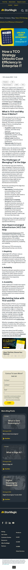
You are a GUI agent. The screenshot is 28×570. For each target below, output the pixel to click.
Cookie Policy (6, 564)
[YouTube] (13, 523)
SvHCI (16, 84)
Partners (3, 546)
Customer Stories (6, 537)
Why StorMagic (5, 543)
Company (8, 18)
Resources (4, 540)
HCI (12, 82)
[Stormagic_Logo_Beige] (9, 511)
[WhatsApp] (19, 356)
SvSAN (18, 542)
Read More (7, 438)
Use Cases (4, 534)
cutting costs (20, 319)
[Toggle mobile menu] (26, 10)
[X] (8, 356)
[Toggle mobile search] (22, 10)
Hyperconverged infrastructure (11, 233)
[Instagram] (6, 523)
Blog (13, 18)
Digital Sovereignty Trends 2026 (12, 495)
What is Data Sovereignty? (10, 434)
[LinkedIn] (15, 356)
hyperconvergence (7, 84)
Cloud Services (20, 551)
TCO (23, 84)
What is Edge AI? (8, 464)
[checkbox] (14, 400)
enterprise (5, 82)
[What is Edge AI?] (14, 452)
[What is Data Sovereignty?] (14, 422)
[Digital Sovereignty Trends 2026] (14, 483)
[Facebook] (4, 356)
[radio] (14, 400)
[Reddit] (12, 356)
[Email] (22, 356)
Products (18, 532)
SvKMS (18, 546)
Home (2, 18)
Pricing (3, 531)
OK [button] (14, 567)
